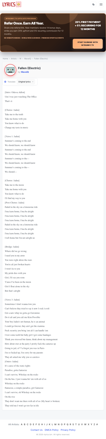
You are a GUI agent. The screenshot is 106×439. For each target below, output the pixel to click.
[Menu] (101, 4)
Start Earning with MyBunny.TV (88, 43)
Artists (14, 58)
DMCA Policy (52, 429)
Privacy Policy (68, 429)
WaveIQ (27, 58)
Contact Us (37, 429)
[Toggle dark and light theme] (93, 4)
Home (5, 58)
